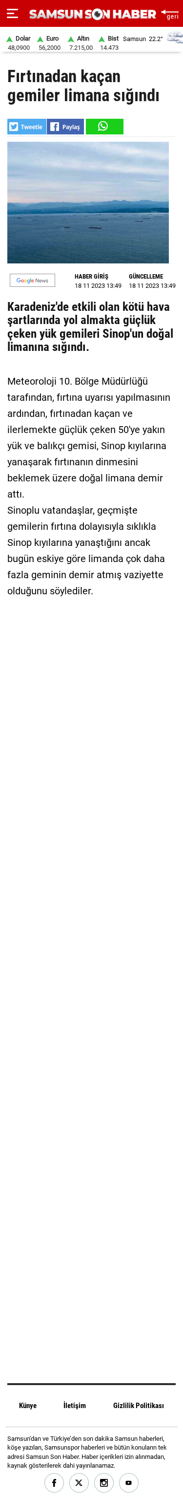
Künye (28, 1405)
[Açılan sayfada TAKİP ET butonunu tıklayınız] (32, 280)
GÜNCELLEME (146, 276)
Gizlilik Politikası (138, 1405)
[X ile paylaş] (26, 126)
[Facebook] (54, 1483)
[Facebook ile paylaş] (65, 126)
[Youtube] (129, 1483)
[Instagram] (104, 1483)
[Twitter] (79, 1483)
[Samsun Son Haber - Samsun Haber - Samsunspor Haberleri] (91, 14)
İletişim (74, 1405)
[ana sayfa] (170, 13)
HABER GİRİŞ (91, 276)
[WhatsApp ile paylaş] (103, 126)
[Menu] (12, 13)
